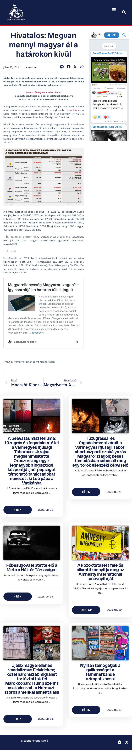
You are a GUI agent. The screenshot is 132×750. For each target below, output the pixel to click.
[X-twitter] (127, 742)
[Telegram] (119, 742)
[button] (114, 9)
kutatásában (74, 110)
